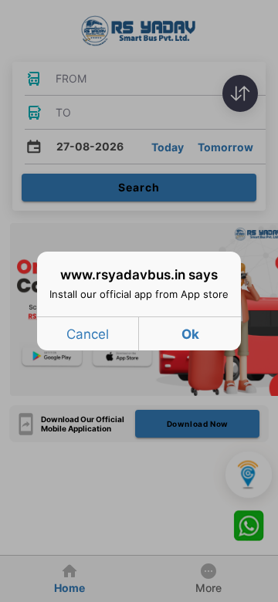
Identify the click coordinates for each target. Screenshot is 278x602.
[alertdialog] (139, 301)
